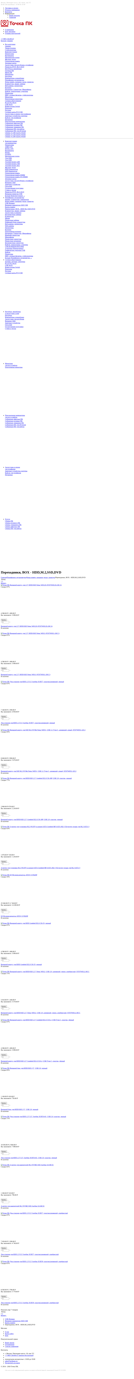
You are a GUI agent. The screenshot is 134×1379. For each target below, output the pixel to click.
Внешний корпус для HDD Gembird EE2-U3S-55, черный (21, 964)
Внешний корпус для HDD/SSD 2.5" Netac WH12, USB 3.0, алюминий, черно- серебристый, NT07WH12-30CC (40, 1013)
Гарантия (12, 17)
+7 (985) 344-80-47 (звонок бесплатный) (19, 1355)
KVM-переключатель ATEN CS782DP (14, 916)
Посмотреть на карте (12, 1363)
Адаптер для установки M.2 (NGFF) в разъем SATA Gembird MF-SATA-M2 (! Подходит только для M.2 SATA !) (40, 868)
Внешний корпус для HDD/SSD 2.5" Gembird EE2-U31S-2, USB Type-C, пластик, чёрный (33, 1061)
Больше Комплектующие (15, 196)
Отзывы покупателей (12, 33)
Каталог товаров (7, 41)
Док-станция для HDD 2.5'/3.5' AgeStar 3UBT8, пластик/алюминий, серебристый (30, 1303)
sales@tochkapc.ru (11, 1361)
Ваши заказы (9, 1343)
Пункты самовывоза (12, 10)
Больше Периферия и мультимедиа (18, 258)
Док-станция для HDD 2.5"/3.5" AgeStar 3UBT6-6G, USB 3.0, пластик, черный (29, 1158)
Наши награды (14, 15)
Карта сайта (9, 1334)
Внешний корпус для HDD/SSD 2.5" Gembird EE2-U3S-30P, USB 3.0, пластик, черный (32, 819)
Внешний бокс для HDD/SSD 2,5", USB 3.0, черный (19, 1109)
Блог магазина (10, 31)
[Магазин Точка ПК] (16, 26)
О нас (7, 1332)
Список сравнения (11, 1346)
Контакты (8, 12)
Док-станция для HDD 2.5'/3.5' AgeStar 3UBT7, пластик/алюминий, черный (28, 723)
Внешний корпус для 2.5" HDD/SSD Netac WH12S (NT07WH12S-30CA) (27, 626)
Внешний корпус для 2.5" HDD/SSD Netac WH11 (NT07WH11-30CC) (25, 674)
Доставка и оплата (11, 8)
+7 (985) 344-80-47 (7, 39)
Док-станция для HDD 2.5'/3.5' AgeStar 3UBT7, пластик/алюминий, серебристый (30, 1254)
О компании (9, 30)
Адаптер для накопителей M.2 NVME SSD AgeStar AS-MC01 (22, 1206)
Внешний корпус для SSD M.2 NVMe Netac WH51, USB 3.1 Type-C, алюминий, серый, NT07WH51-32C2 (38, 771)
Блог (6, 1335)
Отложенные (9, 1344)
